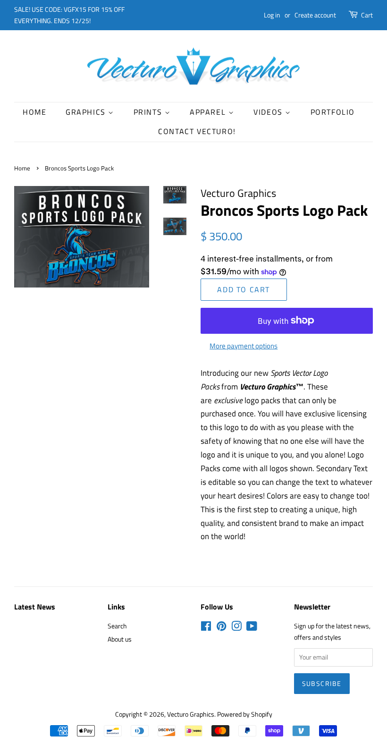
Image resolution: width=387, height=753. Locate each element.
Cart (367, 15)
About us (120, 639)
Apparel (209, 112)
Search (117, 626)
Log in (272, 15)
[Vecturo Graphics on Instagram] (236, 628)
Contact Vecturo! (197, 131)
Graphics (87, 112)
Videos (269, 112)
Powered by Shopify (244, 714)
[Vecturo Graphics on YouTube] (251, 628)
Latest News (34, 606)
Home (34, 112)
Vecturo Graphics (190, 714)
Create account (315, 15)
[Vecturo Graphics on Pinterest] (221, 628)
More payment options (244, 345)
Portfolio (333, 112)
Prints (149, 112)
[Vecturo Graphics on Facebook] (206, 628)
